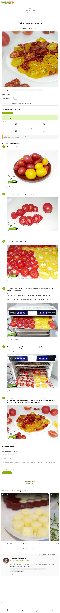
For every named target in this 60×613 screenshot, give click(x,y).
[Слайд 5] (37, 548)
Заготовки (38, 90)
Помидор (9, 103)
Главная (3, 603)
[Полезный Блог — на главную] (7, 2)
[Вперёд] (41, 548)
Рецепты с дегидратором (18, 90)
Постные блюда (30, 90)
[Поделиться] (46, 495)
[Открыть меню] (57, 2)
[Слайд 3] (30, 548)
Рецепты (9, 603)
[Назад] (19, 548)
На (18, 113)
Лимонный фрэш (7, 495)
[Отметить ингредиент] (4, 103)
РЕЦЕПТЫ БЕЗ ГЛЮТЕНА (34, 18)
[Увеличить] (19, 98)
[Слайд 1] (23, 548)
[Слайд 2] (26, 548)
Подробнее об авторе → (16, 574)
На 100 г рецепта (8, 113)
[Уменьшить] (11, 98)
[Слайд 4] (33, 548)
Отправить (7, 472)
